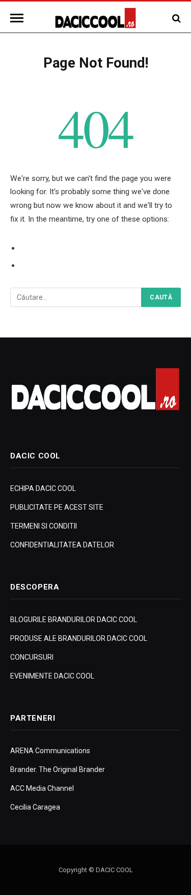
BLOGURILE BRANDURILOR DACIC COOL (73, 619)
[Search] (175, 18)
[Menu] (18, 18)
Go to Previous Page (57, 248)
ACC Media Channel (42, 788)
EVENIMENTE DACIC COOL (52, 676)
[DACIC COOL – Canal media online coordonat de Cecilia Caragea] (95, 18)
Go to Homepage (51, 265)
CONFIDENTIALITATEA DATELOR (62, 545)
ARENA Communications (50, 751)
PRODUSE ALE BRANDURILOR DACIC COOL (78, 638)
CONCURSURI (31, 657)
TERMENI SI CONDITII (43, 526)
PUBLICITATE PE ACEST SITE (56, 507)
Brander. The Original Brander (57, 769)
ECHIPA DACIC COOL (43, 488)
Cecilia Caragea (35, 807)
